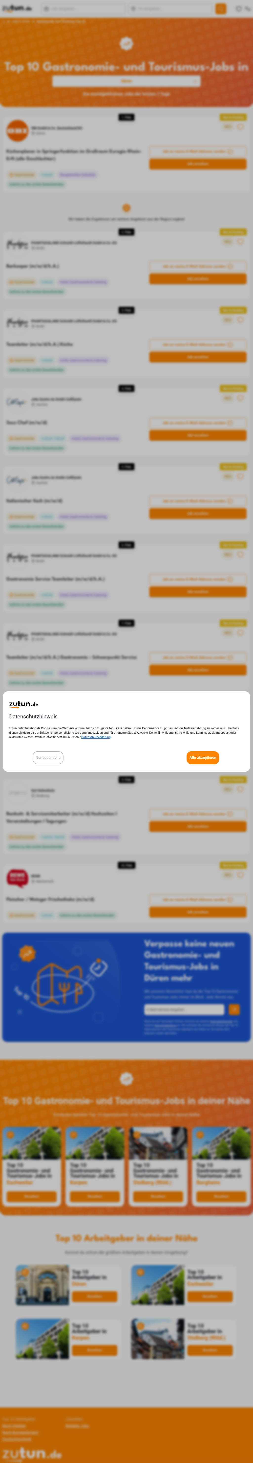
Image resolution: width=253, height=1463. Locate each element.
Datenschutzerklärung (96, 737)
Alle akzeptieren (203, 757)
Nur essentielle (48, 757)
